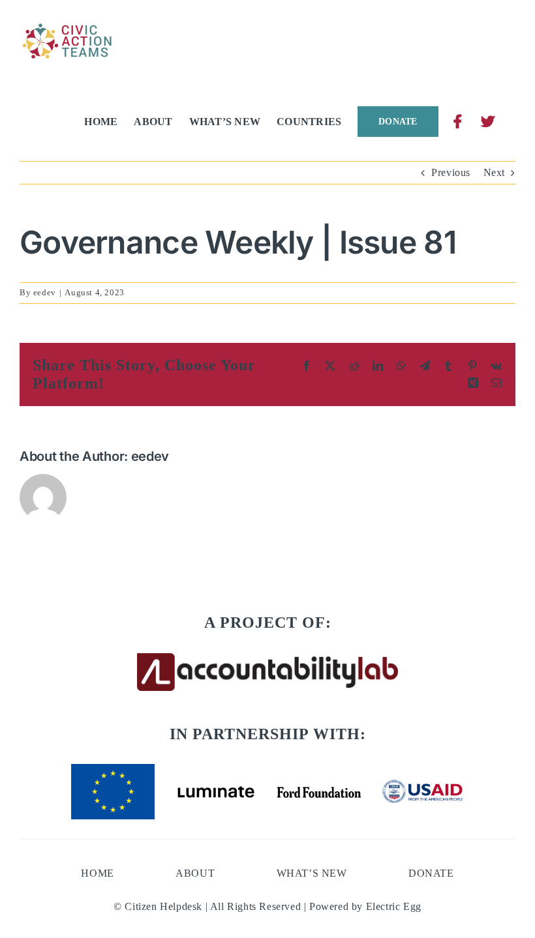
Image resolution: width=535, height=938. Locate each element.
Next (494, 172)
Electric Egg (393, 906)
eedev (44, 292)
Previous (450, 172)
